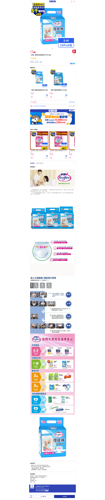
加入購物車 (43, 496)
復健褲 (40, 62)
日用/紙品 (32, 62)
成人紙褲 (36, 62)
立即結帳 (64, 496)
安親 (32, 55)
